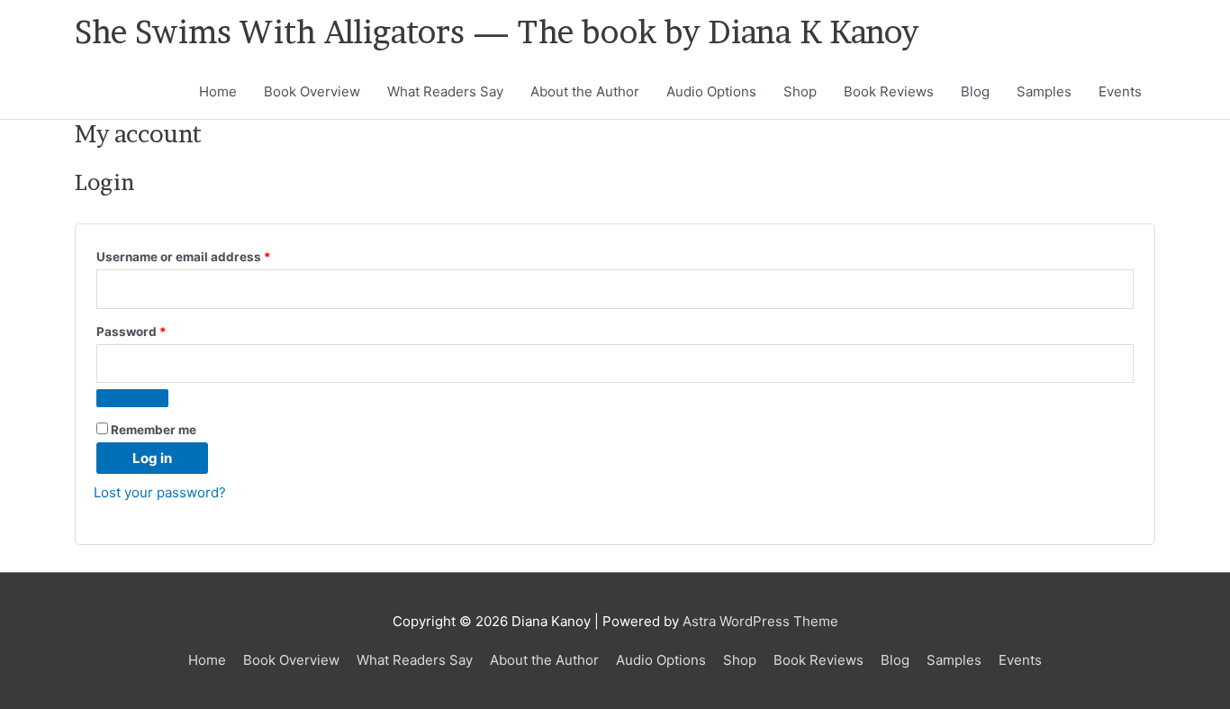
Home (218, 91)
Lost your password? (160, 492)
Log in (152, 458)
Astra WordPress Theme (760, 621)
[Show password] (132, 398)
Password (158, 331)
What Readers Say (445, 91)
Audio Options (711, 91)
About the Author (584, 91)
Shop (800, 91)
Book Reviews (889, 91)
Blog (975, 91)
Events (1120, 91)
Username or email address (210, 256)
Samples (1044, 91)
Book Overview (312, 91)
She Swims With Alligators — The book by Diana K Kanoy (496, 32)
